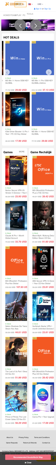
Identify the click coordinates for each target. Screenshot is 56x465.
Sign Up (47, 8)
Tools (30, 13)
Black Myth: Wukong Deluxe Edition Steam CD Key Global (43, 238)
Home (6, 15)
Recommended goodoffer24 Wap (28, 457)
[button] (20, 25)
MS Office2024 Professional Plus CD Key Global (43, 372)
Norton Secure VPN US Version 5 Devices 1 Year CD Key (17, 193)
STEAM (12, 15)
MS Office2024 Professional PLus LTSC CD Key (43, 191)
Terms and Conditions (42, 437)
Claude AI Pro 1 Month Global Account (14, 236)
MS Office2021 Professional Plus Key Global (16, 282)
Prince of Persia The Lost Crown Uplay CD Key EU (15, 418)
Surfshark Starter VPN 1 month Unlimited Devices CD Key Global (44, 328)
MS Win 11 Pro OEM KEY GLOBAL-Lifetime (15, 81)
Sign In (39, 8)
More (21, 152)
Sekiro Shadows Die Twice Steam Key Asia (16, 327)
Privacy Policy (24, 437)
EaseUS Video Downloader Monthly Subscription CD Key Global (44, 83)
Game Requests (12, 443)
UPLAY (18, 15)
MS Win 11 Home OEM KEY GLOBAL (17, 132)
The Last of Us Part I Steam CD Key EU (16, 372)
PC (24, 15)
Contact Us (46, 443)
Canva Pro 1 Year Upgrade (43, 416)
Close (28, 462)
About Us (10, 437)
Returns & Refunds (30, 443)
